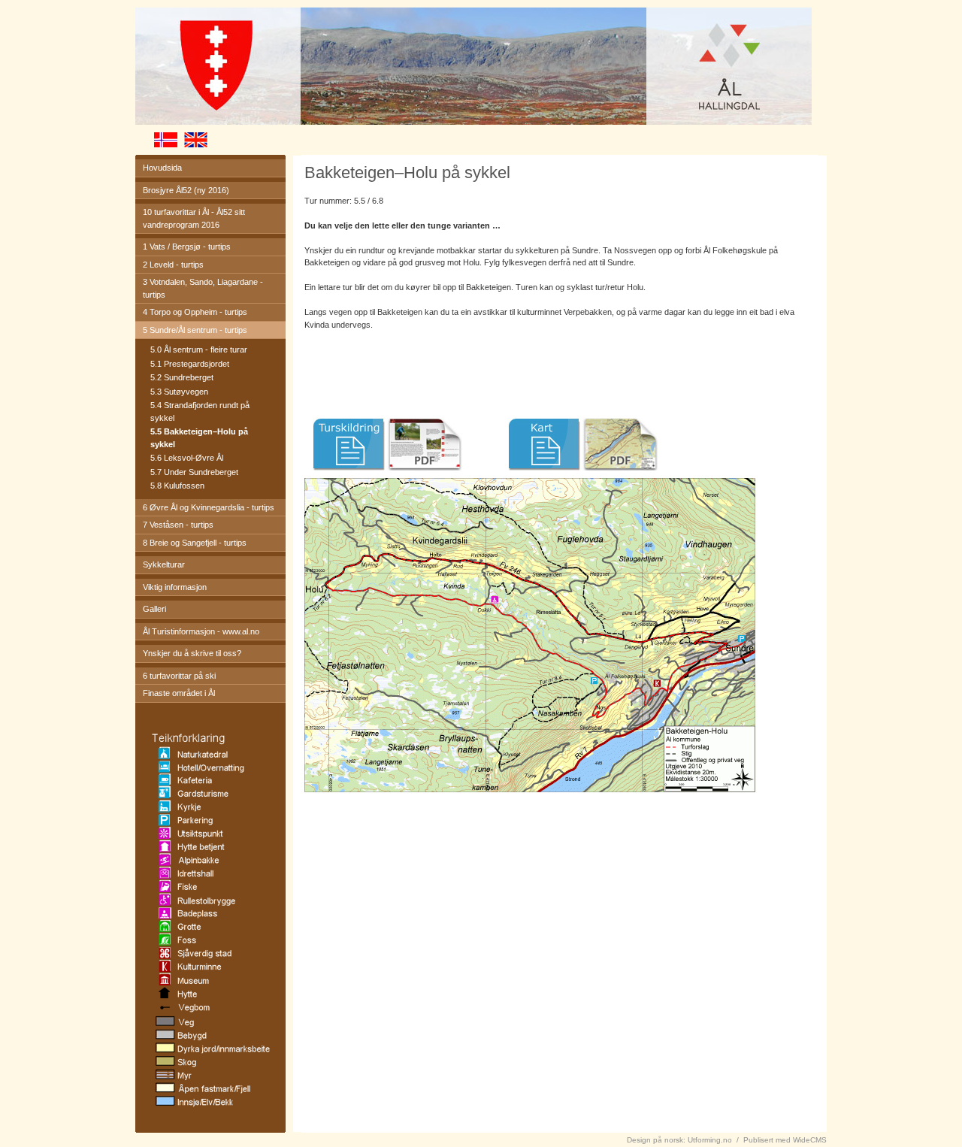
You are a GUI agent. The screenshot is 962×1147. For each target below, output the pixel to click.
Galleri (154, 608)
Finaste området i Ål (179, 693)
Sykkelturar (164, 564)
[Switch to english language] (210, 144)
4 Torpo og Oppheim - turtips (195, 311)
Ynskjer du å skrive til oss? (192, 653)
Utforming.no (710, 1140)
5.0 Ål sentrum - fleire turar (198, 349)
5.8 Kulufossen (177, 485)
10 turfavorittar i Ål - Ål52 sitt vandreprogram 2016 (194, 218)
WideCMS (810, 1140)
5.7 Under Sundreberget (194, 472)
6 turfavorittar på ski (179, 675)
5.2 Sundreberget (181, 377)
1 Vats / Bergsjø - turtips (187, 246)
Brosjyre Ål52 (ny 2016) (186, 190)
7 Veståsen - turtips (178, 524)
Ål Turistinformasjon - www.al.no (201, 631)
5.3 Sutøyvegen (179, 391)
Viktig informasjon (175, 587)
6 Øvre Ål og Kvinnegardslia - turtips (208, 507)
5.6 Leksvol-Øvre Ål (186, 457)
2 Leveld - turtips (173, 264)
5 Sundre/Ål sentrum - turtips (195, 329)
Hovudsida (162, 167)
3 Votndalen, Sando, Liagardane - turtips (203, 288)
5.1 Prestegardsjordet (189, 363)
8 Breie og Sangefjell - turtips (195, 542)
